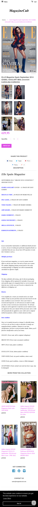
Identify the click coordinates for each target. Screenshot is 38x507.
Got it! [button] (19, 503)
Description (18, 168)
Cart (35, 2)
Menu (6, 2)
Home (4, 20)
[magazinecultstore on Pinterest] (19, 471)
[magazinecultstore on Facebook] (13, 471)
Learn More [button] (7, 498)
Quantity (4, 139)
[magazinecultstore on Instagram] (24, 471)
